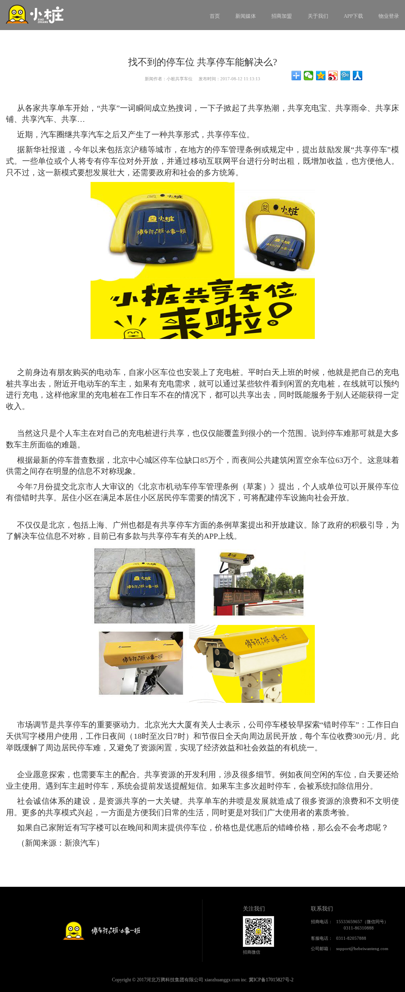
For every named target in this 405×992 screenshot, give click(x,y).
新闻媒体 (245, 16)
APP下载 (353, 16)
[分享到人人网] (358, 75)
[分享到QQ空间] (321, 75)
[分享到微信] (309, 75)
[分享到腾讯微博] (345, 75)
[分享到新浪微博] (333, 75)
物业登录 (389, 16)
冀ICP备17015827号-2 (271, 980)
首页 (215, 16)
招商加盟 (281, 16)
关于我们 (318, 16)
